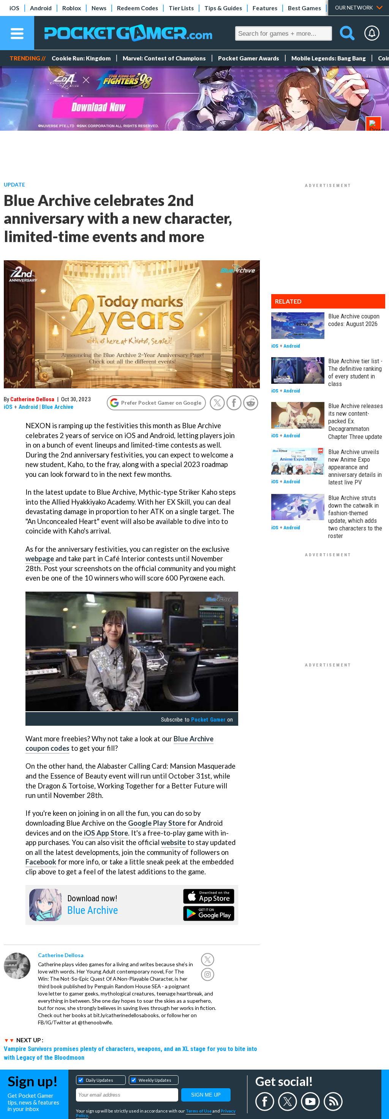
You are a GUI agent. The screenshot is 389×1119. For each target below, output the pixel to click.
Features (265, 8)
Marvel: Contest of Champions (164, 58)
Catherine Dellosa (32, 399)
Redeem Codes (137, 8)
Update (14, 184)
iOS (14, 8)
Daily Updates (99, 1080)
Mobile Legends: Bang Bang (328, 58)
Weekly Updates (155, 1080)
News (99, 8)
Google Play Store (157, 823)
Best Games (304, 8)
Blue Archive (57, 407)
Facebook (40, 862)
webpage (39, 558)
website (173, 842)
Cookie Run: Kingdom (81, 58)
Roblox (71, 8)
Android (41, 8)
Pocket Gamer (208, 719)
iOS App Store (105, 833)
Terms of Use (199, 1110)
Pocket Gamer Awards (248, 58)
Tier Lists (181, 8)
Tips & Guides (223, 8)
